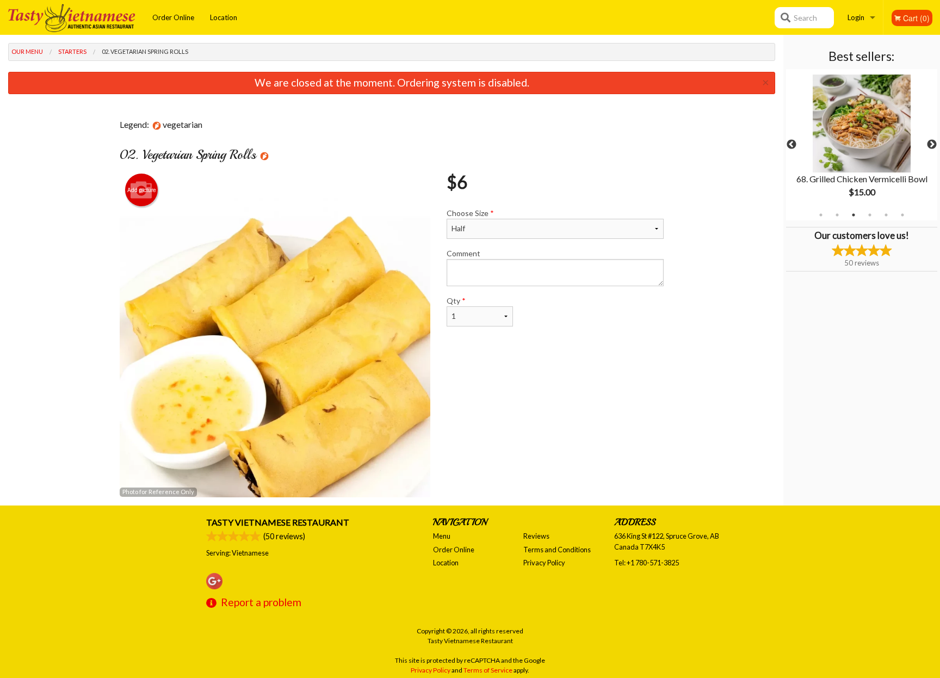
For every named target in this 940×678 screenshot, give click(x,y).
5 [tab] (886, 214)
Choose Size (470, 213)
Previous (791, 144)
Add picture (141, 190)
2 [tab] (837, 214)
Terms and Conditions (557, 549)
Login (856, 17)
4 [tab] (869, 214)
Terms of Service (487, 670)
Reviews (536, 536)
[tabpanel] (862, 145)
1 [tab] (820, 214)
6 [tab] (902, 214)
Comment (463, 253)
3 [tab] (853, 214)
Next (931, 144)
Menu (441, 536)
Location (223, 17)
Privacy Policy (544, 562)
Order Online (173, 17)
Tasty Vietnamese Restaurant (277, 522)
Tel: (646, 562)
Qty (456, 300)
